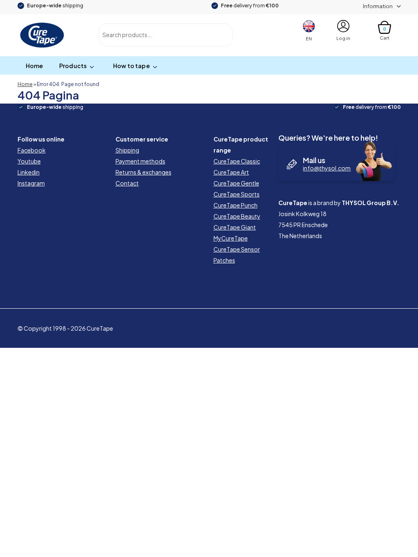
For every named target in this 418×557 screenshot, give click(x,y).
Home (34, 65)
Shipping (127, 150)
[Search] (217, 34)
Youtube (29, 161)
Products (73, 65)
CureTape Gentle (236, 183)
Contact (127, 183)
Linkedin (29, 172)
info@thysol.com (327, 168)
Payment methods (140, 161)
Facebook (32, 150)
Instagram (31, 183)
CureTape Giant (234, 227)
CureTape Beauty (236, 216)
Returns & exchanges (143, 172)
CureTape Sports (236, 194)
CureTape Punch (235, 205)
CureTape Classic (236, 161)
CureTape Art (231, 172)
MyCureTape (230, 238)
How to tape (131, 65)
